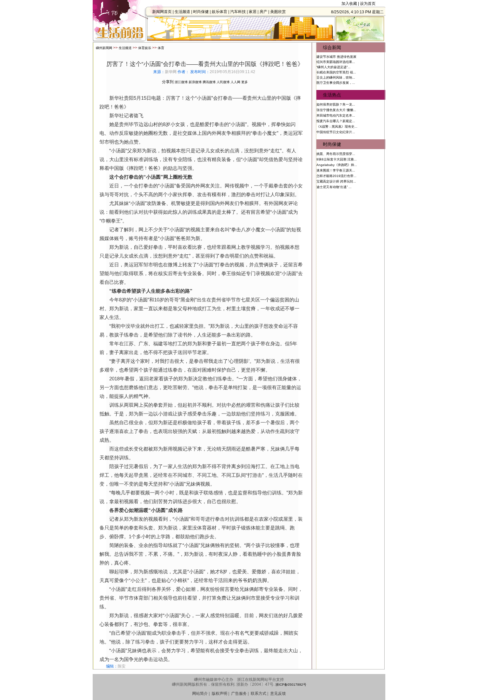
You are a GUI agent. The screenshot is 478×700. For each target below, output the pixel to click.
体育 (161, 48)
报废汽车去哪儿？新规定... (335, 121)
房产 (263, 11)
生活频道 (182, 11)
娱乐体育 (219, 11)
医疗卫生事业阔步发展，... (335, 82)
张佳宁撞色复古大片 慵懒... (336, 110)
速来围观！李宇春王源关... (335, 170)
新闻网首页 (162, 11)
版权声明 (219, 693)
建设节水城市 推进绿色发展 (336, 56)
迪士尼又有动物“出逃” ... (334, 187)
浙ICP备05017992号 (290, 684)
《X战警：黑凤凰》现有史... (336, 126)
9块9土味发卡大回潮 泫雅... (336, 159)
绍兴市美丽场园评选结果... (335, 62)
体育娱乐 (144, 48)
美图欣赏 (278, 11)
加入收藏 (349, 3)
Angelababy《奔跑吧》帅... (336, 165)
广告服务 (239, 693)
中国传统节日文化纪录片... (335, 132)
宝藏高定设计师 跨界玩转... (336, 181)
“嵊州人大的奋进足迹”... (333, 67)
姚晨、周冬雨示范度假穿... (335, 154)
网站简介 (200, 693)
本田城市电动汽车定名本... (335, 115)
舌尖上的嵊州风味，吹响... (335, 77)
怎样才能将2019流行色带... (336, 176)
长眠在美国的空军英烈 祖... (336, 72)
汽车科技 (238, 11)
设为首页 (368, 3)
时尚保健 (201, 11)
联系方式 (258, 693)
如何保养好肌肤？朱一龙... (335, 104)
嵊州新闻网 (104, 48)
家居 (253, 11)
